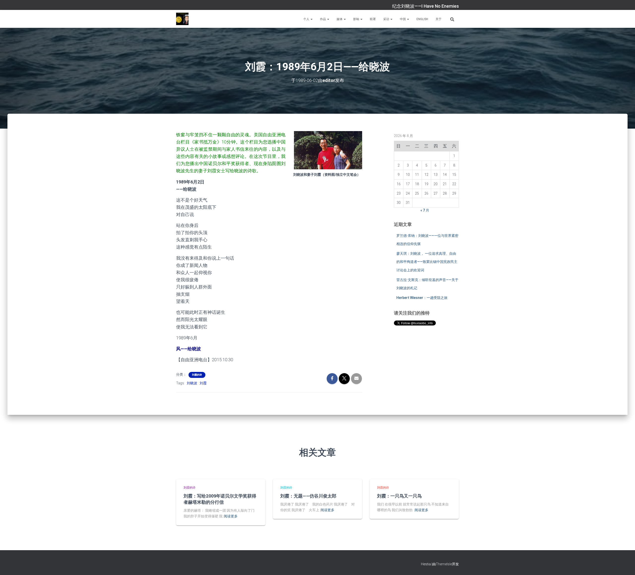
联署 (373, 19)
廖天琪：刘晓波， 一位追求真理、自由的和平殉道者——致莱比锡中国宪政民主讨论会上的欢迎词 (426, 262)
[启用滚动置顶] (625, 565)
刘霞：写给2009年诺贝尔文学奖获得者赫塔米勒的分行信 (220, 499)
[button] (311, 19)
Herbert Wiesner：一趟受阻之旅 (421, 298)
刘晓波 (192, 383)
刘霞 (203, 383)
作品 (323, 19)
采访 (386, 19)
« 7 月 (424, 210)
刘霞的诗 (197, 374)
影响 (356, 19)
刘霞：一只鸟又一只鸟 (399, 496)
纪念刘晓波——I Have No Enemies (425, 6)
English (422, 19)
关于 (439, 19)
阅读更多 (231, 516)
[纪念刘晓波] (182, 19)
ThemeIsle (444, 564)
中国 (403, 19)
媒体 (340, 19)
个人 (306, 19)
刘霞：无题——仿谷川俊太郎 (308, 496)
